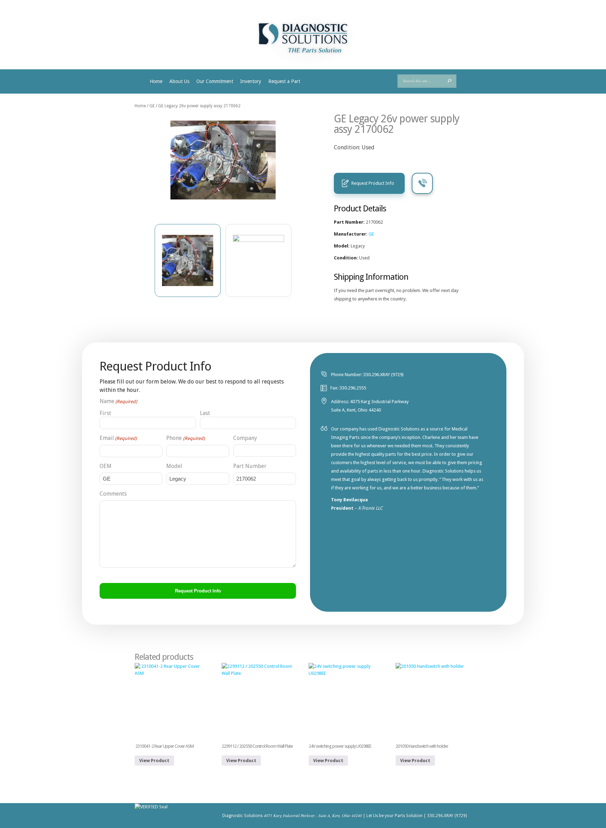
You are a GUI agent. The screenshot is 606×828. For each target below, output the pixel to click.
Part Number (250, 466)
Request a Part (284, 81)
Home (156, 81)
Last (205, 413)
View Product (154, 760)
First (105, 413)
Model (174, 466)
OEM (106, 466)
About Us (179, 81)
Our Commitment (214, 81)
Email (118, 438)
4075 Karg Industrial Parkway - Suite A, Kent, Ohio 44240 (313, 815)
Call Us (422, 183)
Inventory (250, 81)
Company (245, 438)
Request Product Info (372, 183)
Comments (113, 493)
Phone (185, 438)
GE (152, 105)
